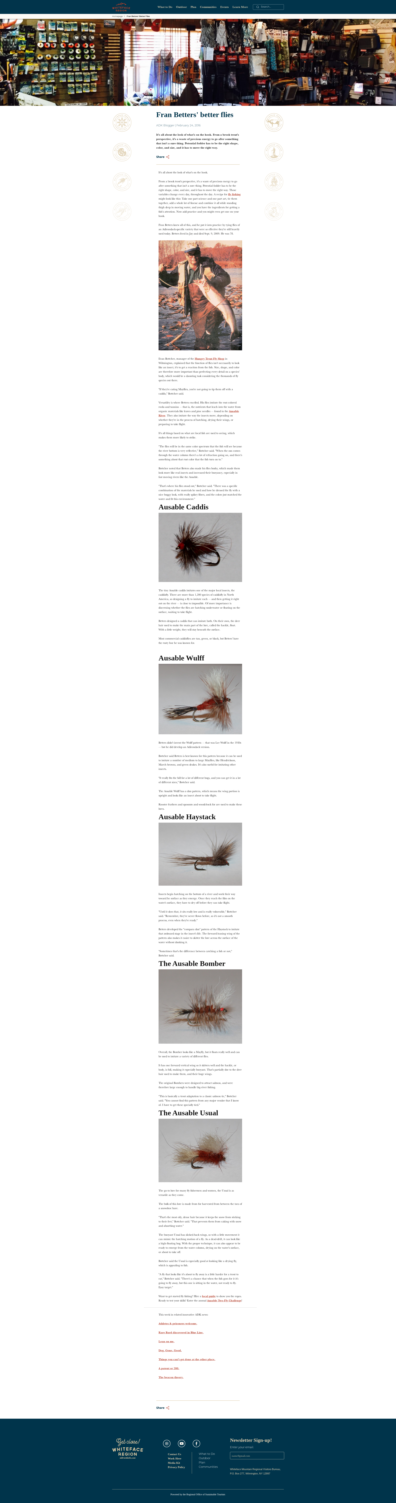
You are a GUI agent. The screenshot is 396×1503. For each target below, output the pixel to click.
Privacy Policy (176, 1467)
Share (160, 157)
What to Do (165, 7)
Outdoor (181, 7)
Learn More (240, 7)
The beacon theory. (171, 1377)
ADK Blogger (165, 125)
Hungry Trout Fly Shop (209, 358)
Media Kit (174, 1462)
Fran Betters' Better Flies (138, 16)
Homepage (117, 16)
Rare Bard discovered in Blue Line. (181, 1332)
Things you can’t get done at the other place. (187, 1359)
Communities (208, 7)
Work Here (174, 1458)
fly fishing (234, 194)
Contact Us (174, 1454)
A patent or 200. (169, 1368)
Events (224, 7)
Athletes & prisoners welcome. (178, 1323)
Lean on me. (166, 1341)
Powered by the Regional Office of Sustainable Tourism (198, 1494)
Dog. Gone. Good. (170, 1350)
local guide (209, 1296)
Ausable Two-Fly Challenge (224, 1300)
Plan (193, 7)
